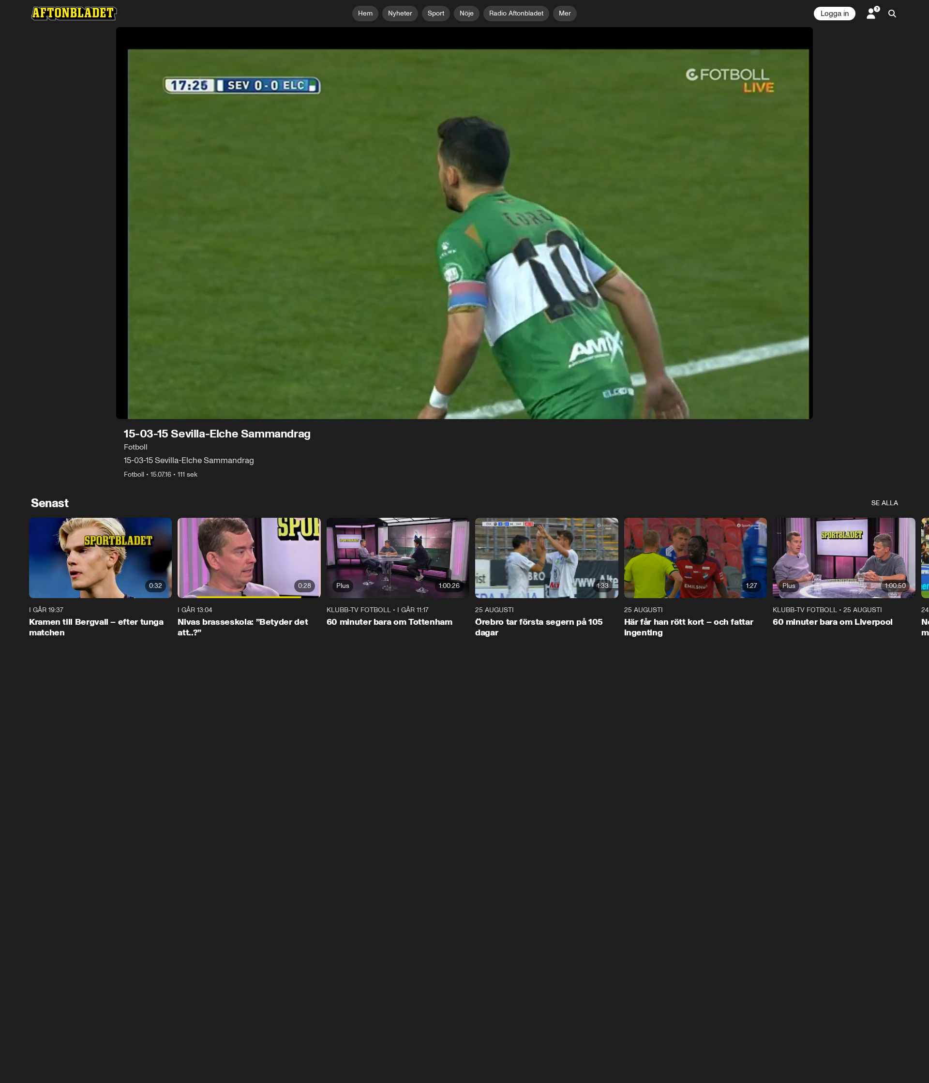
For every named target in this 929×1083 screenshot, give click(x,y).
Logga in (835, 13)
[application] (464, 223)
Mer (565, 13)
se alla (884, 503)
